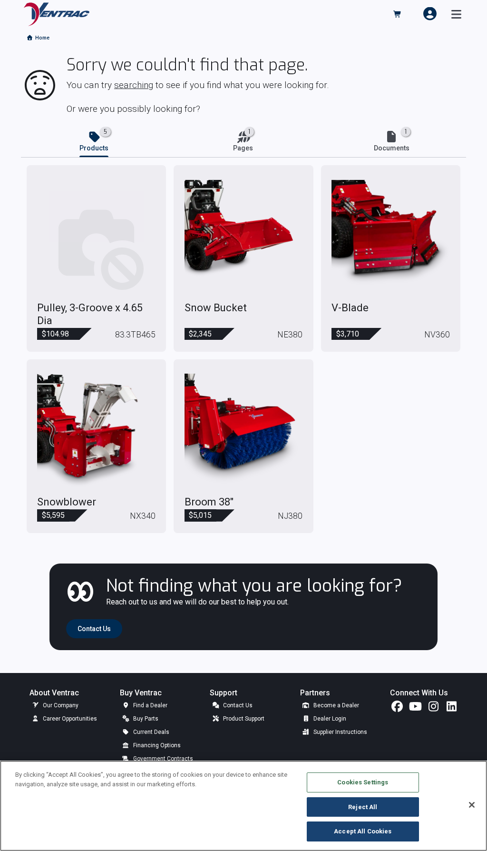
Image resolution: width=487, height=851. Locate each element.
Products (93, 148)
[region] (243, 806)
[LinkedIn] (451, 708)
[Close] (471, 804)
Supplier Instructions (339, 732)
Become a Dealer (335, 705)
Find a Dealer (149, 705)
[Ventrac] (56, 13)
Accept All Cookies (362, 831)
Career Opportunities (69, 718)
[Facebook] (397, 708)
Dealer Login (329, 718)
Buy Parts (145, 718)
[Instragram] (433, 708)
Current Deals (150, 732)
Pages (243, 148)
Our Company (59, 705)
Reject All (362, 807)
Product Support (243, 718)
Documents (391, 148)
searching (133, 84)
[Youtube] (415, 708)
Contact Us (237, 705)
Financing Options (156, 745)
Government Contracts (162, 758)
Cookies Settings (362, 782)
